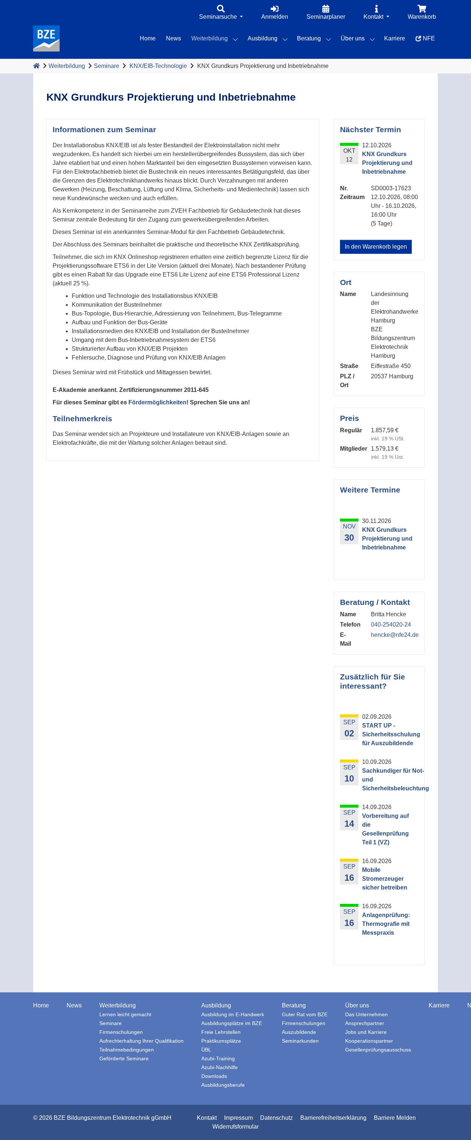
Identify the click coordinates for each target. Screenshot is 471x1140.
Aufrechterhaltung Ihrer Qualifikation (141, 1041)
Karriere (439, 1005)
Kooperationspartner (369, 1041)
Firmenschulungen (121, 1032)
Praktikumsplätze (221, 1041)
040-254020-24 (391, 624)
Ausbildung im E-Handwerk (232, 1014)
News (74, 1005)
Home (41, 1005)
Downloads (214, 1076)
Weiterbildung (67, 66)
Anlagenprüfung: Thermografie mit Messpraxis (386, 924)
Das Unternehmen (366, 1014)
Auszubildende (299, 1032)
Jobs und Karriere (366, 1032)
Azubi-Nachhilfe (219, 1067)
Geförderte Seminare (124, 1058)
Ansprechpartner (364, 1023)
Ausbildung (216, 1005)
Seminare (106, 66)
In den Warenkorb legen (376, 246)
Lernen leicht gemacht (125, 1014)
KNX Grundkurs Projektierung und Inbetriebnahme (387, 539)
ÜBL (206, 1050)
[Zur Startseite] (36, 66)
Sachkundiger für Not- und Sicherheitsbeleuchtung (395, 779)
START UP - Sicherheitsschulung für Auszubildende (391, 734)
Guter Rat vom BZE (304, 1014)
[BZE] (46, 38)
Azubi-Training (218, 1058)
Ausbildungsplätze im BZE (231, 1023)
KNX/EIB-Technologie (158, 66)
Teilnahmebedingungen (126, 1050)
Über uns (357, 1005)
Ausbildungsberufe (223, 1085)
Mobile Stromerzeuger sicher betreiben (384, 879)
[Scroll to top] (455, 1124)
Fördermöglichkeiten (157, 402)
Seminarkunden (300, 1041)
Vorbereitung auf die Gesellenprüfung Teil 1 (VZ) (385, 829)
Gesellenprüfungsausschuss (378, 1050)
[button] (221, 13)
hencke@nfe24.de (395, 635)
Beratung (294, 1005)
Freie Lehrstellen (221, 1032)
